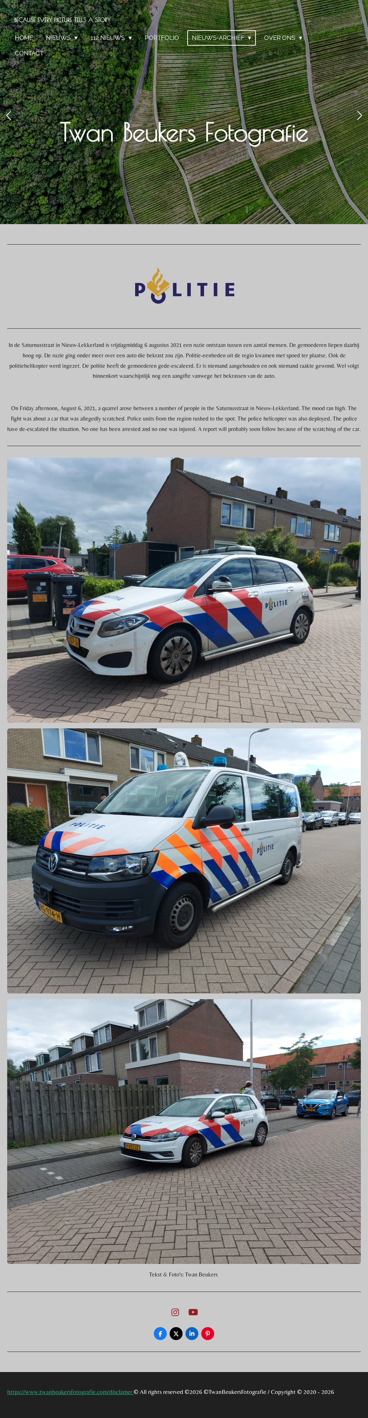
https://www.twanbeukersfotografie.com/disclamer (70, 1391)
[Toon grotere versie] (184, 590)
